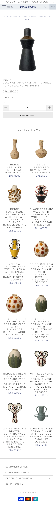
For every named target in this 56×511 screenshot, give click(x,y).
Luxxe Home (28, 7)
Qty (5, 102)
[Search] (46, 7)
